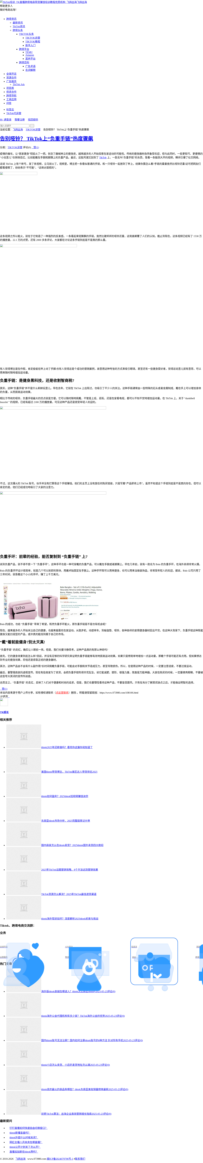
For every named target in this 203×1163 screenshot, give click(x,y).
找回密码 (33, 119)
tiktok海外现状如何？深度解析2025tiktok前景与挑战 (69, 918)
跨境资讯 (11, 19)
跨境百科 (24, 62)
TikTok (103, 157)
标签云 (10, 109)
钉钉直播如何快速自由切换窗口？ (29, 1128)
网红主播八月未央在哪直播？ (26, 1142)
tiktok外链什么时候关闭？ (24, 1137)
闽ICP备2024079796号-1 (60, 1158)
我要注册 (20, 119)
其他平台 (30, 58)
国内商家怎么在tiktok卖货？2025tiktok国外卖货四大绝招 (72, 845)
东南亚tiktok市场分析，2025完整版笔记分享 (65, 820)
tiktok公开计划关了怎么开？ (25, 1147)
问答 (8, 103)
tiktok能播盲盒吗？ (20, 1132)
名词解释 (30, 70)
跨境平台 (24, 49)
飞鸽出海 (82, 2)
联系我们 (80, 1158)
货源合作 (11, 77)
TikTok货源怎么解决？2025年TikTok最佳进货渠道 (68, 894)
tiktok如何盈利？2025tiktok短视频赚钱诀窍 (64, 796)
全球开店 (11, 73)
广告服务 (11, 81)
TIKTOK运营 (32, 37)
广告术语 (30, 66)
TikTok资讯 (19, 26)
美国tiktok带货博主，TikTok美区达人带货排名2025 (69, 771)
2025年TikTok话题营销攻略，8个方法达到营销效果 (69, 869)
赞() (35, 147)
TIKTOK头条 (26, 34)
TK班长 (4, 712)
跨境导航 (11, 95)
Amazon (29, 55)
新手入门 (30, 45)
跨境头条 (18, 30)
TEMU (29, 52)
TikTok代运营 (13, 113)
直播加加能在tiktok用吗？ (24, 1151)
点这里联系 (62, 692)
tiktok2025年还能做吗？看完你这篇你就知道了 (67, 747)
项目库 (10, 88)
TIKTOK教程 (32, 41)
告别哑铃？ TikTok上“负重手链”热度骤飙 (46, 138)
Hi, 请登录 (5, 119)
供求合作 (11, 91)
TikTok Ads (19, 84)
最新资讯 (18, 22)
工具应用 (11, 99)
